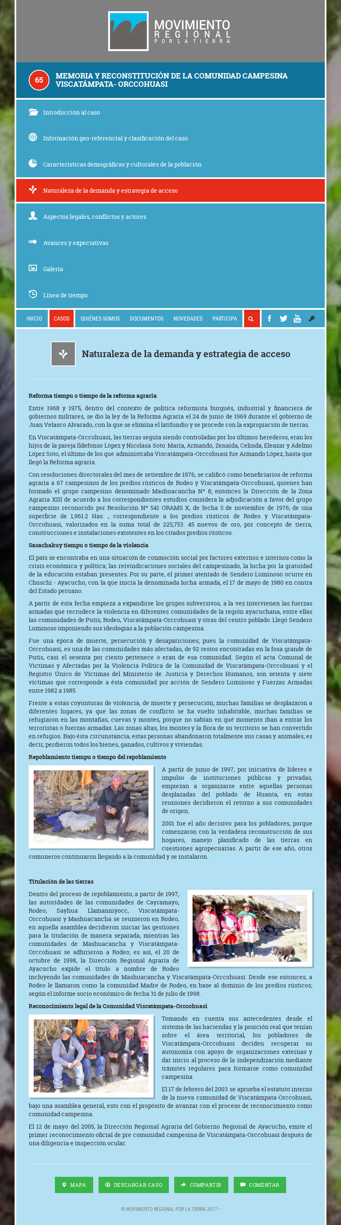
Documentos (146, 318)
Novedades (188, 318)
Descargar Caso (137, 1184)
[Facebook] (269, 318)
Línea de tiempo (65, 295)
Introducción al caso (71, 112)
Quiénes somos (100, 318)
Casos (61, 318)
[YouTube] (297, 318)
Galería (53, 269)
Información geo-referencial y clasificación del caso (115, 138)
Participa (225, 318)
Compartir (205, 1184)
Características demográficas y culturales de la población (122, 164)
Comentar (263, 1184)
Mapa (77, 1184)
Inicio (34, 318)
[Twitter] (283, 318)
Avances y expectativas (76, 243)
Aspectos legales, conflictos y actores (94, 216)
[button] (312, 318)
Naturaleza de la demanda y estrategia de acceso (110, 190)
